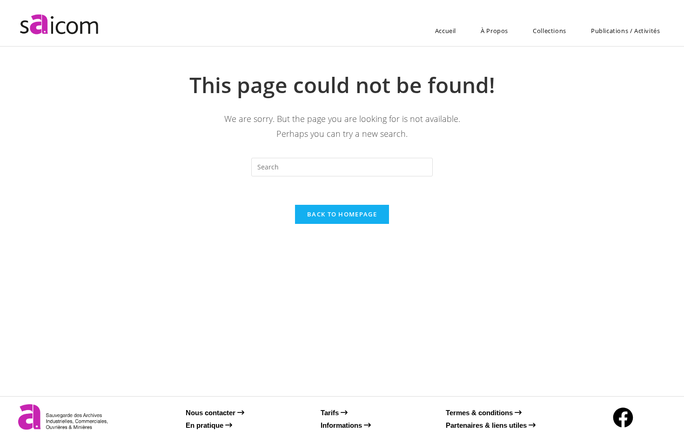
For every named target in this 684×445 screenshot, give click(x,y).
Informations (342, 425)
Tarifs (331, 413)
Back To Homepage (342, 214)
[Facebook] (623, 417)
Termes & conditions (480, 413)
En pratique (205, 425)
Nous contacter (211, 413)
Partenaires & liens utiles (487, 425)
